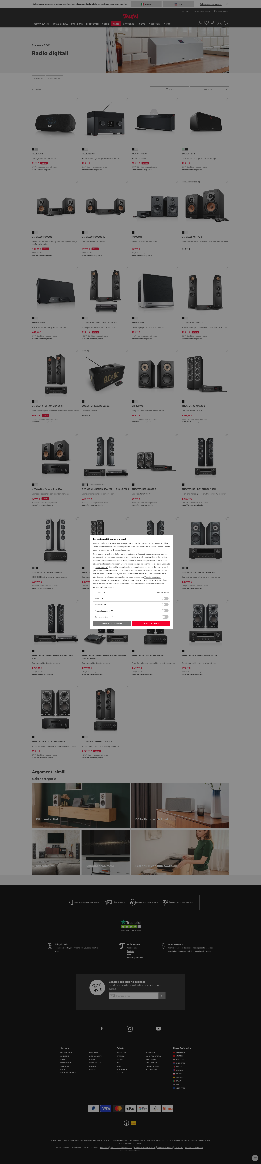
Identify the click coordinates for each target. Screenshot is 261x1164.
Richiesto (98, 592)
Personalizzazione (102, 611)
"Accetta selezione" (152, 577)
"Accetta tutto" (101, 567)
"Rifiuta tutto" (122, 560)
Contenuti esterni (102, 617)
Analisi (97, 598)
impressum (108, 587)
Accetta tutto (151, 623)
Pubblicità (99, 604)
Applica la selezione (112, 623)
